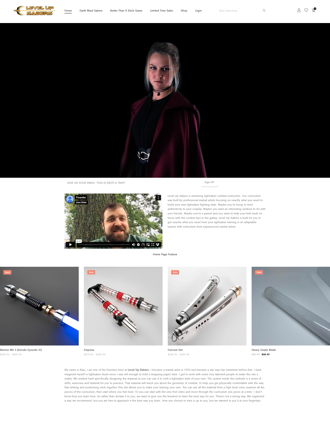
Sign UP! (209, 182)
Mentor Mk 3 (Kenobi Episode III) (21, 349)
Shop (184, 10)
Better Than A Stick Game (126, 10)
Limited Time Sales (161, 10)
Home (68, 10)
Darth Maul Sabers (91, 10)
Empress (89, 349)
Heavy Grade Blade (264, 349)
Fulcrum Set (175, 349)
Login (198, 10)
